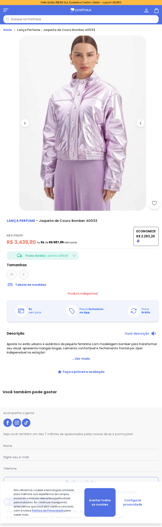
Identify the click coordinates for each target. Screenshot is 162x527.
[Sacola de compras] (156, 10)
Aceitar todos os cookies (100, 502)
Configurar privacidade (132, 502)
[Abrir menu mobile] (5, 10)
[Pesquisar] (7, 19)
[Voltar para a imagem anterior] (25, 123)
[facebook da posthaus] (7, 422)
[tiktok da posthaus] (26, 422)
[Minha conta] (145, 10)
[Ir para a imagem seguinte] (140, 123)
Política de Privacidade (48, 510)
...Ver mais (81, 358)
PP (12, 274)
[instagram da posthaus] (17, 422)
